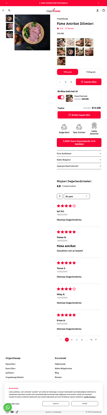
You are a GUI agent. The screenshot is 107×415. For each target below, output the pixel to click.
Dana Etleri (10, 364)
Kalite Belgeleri (64, 159)
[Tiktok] (17, 412)
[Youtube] (12, 412)
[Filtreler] (60, 196)
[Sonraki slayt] (98, 3)
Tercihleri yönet (14, 403)
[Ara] (9, 10)
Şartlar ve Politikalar (53, 412)
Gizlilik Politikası (90, 397)
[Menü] (3, 10)
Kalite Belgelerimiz (63, 368)
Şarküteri (10, 373)
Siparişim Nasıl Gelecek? (67, 166)
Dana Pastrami (81, 96)
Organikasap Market (15, 377)
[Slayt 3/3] (9, 34)
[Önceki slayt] (6, 3)
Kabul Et (56, 403)
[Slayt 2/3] (9, 26)
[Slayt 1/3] (9, 18)
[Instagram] (7, 412)
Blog (57, 373)
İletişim (58, 377)
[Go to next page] (96, 340)
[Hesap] (97, 10)
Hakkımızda (60, 364)
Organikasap (96, 412)
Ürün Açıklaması (64, 153)
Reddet (84, 403)
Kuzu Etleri (10, 368)
